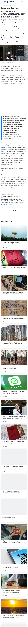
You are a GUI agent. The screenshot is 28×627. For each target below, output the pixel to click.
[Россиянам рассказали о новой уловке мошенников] (14, 510)
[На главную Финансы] (10, 2)
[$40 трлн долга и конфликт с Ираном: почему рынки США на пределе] (14, 411)
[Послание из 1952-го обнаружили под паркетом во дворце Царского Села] (14, 311)
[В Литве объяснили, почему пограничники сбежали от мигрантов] (14, 237)
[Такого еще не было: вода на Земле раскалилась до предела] (14, 610)
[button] (14, 53)
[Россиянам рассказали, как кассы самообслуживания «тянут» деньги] (14, 287)
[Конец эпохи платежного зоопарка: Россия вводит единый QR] (14, 560)
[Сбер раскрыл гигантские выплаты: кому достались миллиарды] (14, 386)
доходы (10, 73)
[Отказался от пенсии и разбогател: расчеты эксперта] (14, 436)
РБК (11, 5)
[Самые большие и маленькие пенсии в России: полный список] (14, 262)
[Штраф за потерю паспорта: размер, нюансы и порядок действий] (14, 535)
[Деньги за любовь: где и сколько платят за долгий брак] (14, 361)
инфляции (4, 149)
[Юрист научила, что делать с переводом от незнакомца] (14, 585)
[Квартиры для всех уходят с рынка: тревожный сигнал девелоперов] (14, 336)
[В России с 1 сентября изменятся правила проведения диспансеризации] (14, 461)
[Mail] (5, 2)
